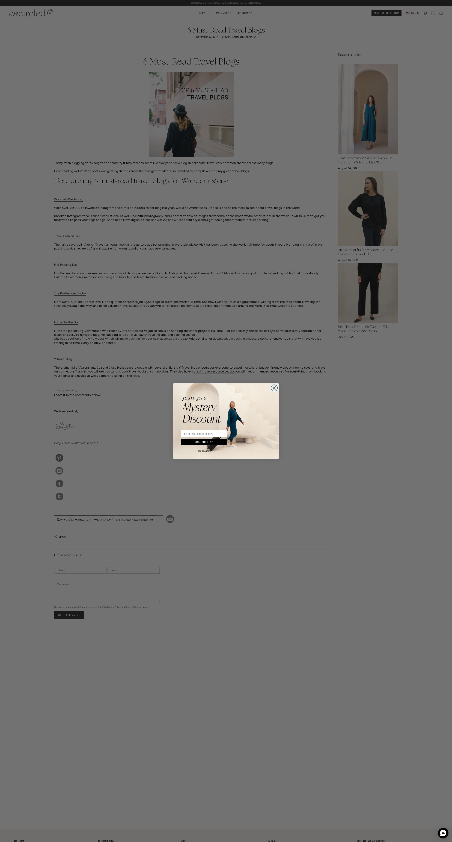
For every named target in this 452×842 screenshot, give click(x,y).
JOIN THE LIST (204, 442)
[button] (443, 833)
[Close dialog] (274, 388)
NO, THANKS (203, 451)
